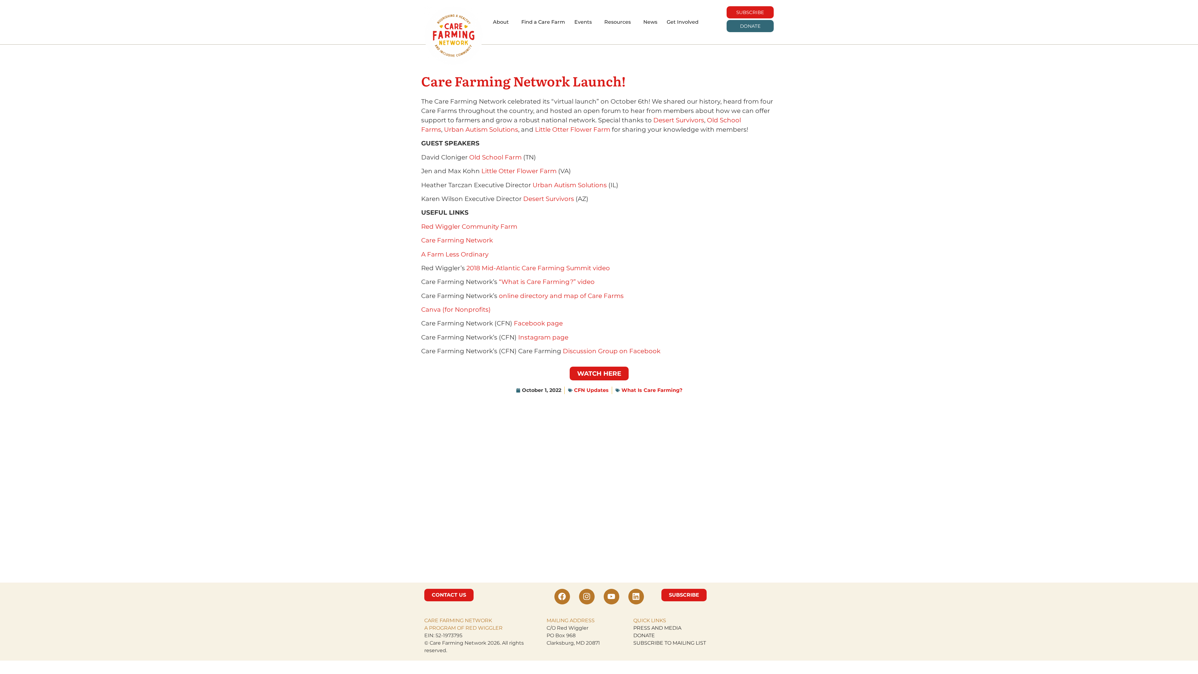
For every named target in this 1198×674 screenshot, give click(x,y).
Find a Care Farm (543, 22)
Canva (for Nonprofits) (456, 309)
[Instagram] (587, 596)
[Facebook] (562, 596)
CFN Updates (591, 390)
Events (583, 22)
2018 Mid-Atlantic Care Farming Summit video (538, 268)
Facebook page (538, 323)
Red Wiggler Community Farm (469, 226)
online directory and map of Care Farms (561, 296)
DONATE (644, 635)
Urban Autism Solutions (481, 129)
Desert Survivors (678, 120)
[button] (502, 22)
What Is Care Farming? (651, 390)
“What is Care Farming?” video (547, 282)
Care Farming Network (457, 240)
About (501, 22)
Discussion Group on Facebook (611, 351)
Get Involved (683, 22)
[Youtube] (611, 596)
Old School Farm (495, 157)
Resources (617, 22)
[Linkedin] (636, 596)
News (650, 22)
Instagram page (543, 337)
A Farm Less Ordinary (455, 254)
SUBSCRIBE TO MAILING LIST (669, 643)
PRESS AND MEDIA (657, 628)
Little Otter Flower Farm (572, 129)
